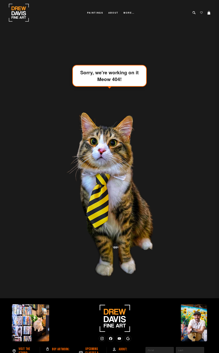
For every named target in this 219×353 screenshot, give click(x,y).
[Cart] (209, 13)
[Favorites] (201, 13)
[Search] (194, 13)
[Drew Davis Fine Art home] (19, 12)
